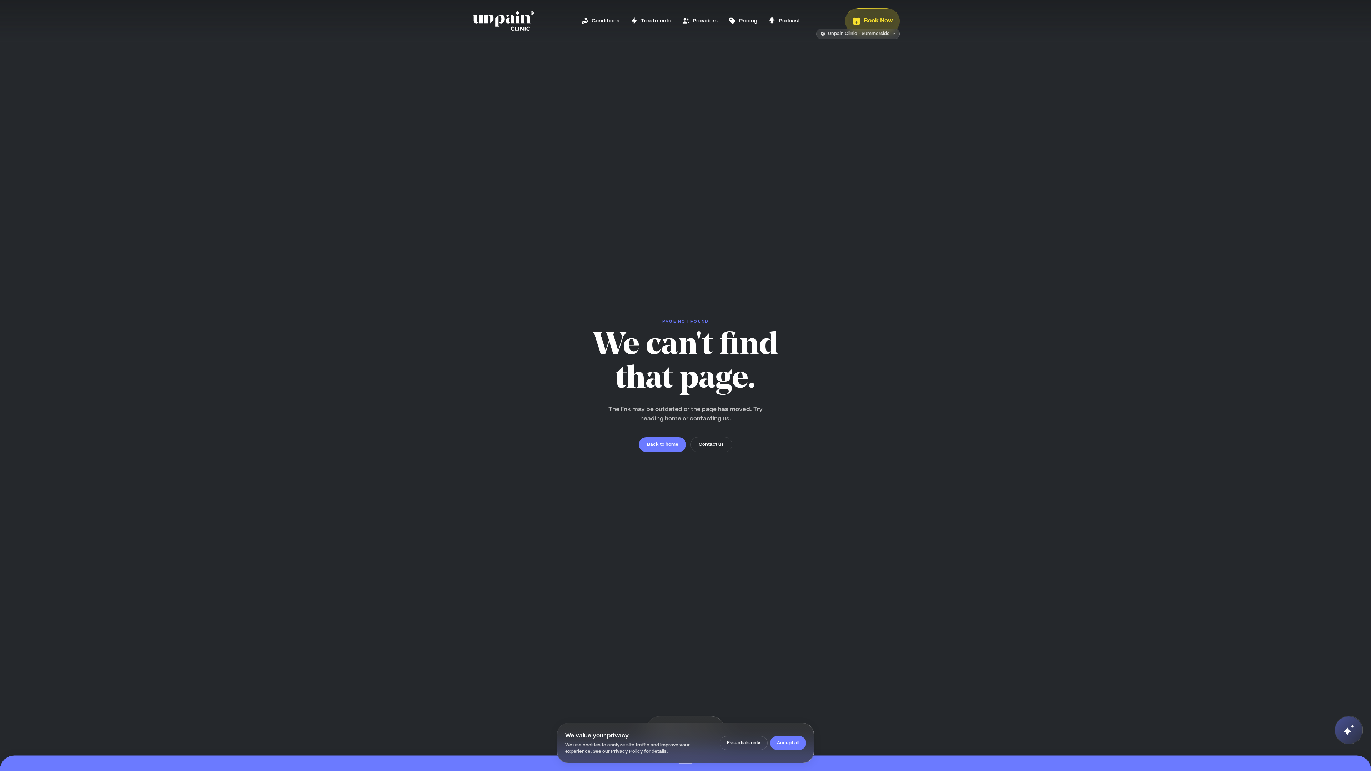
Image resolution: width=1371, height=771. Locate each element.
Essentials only (743, 743)
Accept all (788, 743)
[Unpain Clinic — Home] (503, 21)
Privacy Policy (627, 751)
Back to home (662, 444)
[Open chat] (1348, 730)
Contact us (711, 444)
